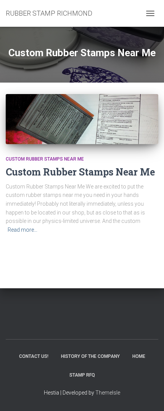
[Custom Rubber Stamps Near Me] (82, 119)
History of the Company (90, 356)
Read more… (22, 230)
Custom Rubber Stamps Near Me (45, 159)
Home (138, 356)
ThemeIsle (107, 393)
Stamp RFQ (82, 375)
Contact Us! (33, 356)
